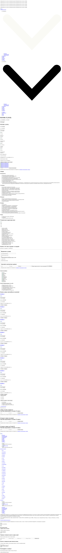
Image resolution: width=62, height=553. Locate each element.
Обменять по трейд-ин (4, 400)
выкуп (3, 57)
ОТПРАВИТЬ (50, 266)
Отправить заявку (20, 421)
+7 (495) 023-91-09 (3, 9)
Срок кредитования (4, 253)
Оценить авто (37, 538)
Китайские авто (6, 54)
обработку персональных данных (25, 169)
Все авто (5, 53)
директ (3, 56)
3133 (3, 115)
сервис (3, 59)
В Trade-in (2, 317)
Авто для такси (6, 55)
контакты (3, 110)
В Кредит (5, 317)
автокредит (4, 106)
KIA (2, 113)
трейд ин (3, 58)
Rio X (3, 114)
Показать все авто (3, 395)
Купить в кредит (10, 400)
